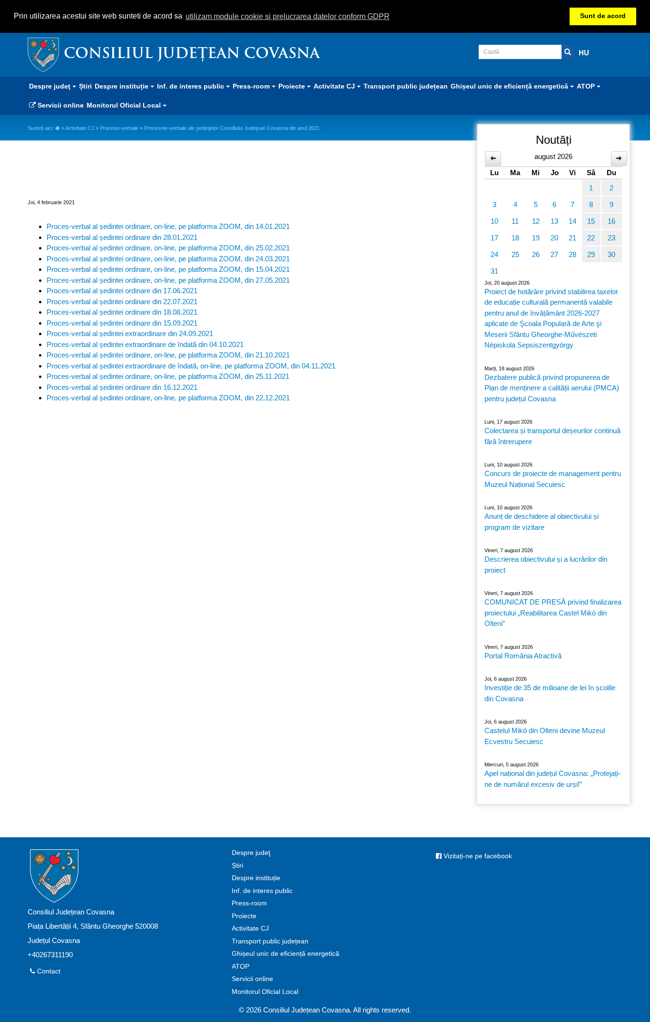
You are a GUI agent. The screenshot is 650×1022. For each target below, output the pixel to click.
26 (536, 254)
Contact (47, 971)
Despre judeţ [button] (50, 86)
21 (572, 238)
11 (515, 221)
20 (554, 238)
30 (611, 254)
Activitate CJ (79, 128)
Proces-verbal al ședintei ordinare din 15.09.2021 (122, 323)
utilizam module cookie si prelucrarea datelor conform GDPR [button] (288, 16)
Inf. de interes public (262, 890)
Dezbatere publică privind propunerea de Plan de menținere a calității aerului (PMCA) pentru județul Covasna (551, 388)
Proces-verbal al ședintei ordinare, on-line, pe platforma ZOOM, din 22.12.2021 (168, 398)
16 (611, 221)
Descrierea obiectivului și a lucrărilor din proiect (545, 564)
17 (494, 238)
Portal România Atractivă (522, 656)
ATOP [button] (587, 86)
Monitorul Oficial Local (265, 991)
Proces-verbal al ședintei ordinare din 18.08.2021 (122, 312)
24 (494, 254)
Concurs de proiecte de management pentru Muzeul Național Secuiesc (552, 478)
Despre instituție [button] (122, 86)
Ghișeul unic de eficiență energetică (285, 953)
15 (591, 221)
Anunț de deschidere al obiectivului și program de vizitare (541, 521)
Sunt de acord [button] (603, 16)
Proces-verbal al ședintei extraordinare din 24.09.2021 (130, 333)
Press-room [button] (252, 86)
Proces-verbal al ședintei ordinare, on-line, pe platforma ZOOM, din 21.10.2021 (168, 355)
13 (554, 221)
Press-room (249, 903)
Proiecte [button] (292, 86)
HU (584, 53)
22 (591, 238)
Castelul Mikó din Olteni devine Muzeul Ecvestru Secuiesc (544, 735)
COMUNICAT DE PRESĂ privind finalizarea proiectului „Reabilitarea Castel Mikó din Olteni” (552, 612)
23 (611, 238)
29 (591, 254)
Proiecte (244, 916)
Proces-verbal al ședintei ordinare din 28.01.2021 (122, 237)
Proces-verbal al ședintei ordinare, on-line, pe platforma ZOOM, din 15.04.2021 (168, 269)
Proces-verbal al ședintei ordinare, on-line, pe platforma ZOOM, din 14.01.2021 (168, 226)
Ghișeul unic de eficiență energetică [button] (510, 86)
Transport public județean (406, 86)
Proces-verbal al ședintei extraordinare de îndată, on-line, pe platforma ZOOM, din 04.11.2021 (191, 366)
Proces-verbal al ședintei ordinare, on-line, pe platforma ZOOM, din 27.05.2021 (168, 280)
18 (515, 238)
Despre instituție (256, 878)
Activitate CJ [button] (335, 86)
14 (572, 221)
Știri (85, 86)
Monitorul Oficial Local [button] (125, 105)
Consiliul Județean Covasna (192, 54)
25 (515, 254)
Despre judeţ (251, 852)
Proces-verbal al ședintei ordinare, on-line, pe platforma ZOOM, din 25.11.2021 (168, 376)
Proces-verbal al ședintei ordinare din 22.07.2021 (122, 302)
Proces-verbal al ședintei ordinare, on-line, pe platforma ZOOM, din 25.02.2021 (168, 248)
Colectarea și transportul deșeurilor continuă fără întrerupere (552, 436)
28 (572, 254)
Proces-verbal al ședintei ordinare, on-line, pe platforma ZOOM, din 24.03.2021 (168, 259)
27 (554, 254)
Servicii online (60, 105)
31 (494, 271)
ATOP (240, 966)
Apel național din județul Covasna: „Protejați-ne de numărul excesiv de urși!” (552, 778)
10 (494, 221)
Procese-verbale (119, 128)
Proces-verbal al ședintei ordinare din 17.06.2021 (122, 291)
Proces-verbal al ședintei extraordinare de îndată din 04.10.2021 (145, 344)
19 (536, 238)
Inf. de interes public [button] (191, 86)
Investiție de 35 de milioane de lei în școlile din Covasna (549, 693)
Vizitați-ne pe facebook (477, 856)
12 (536, 221)
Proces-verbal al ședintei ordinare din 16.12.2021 (122, 387)
